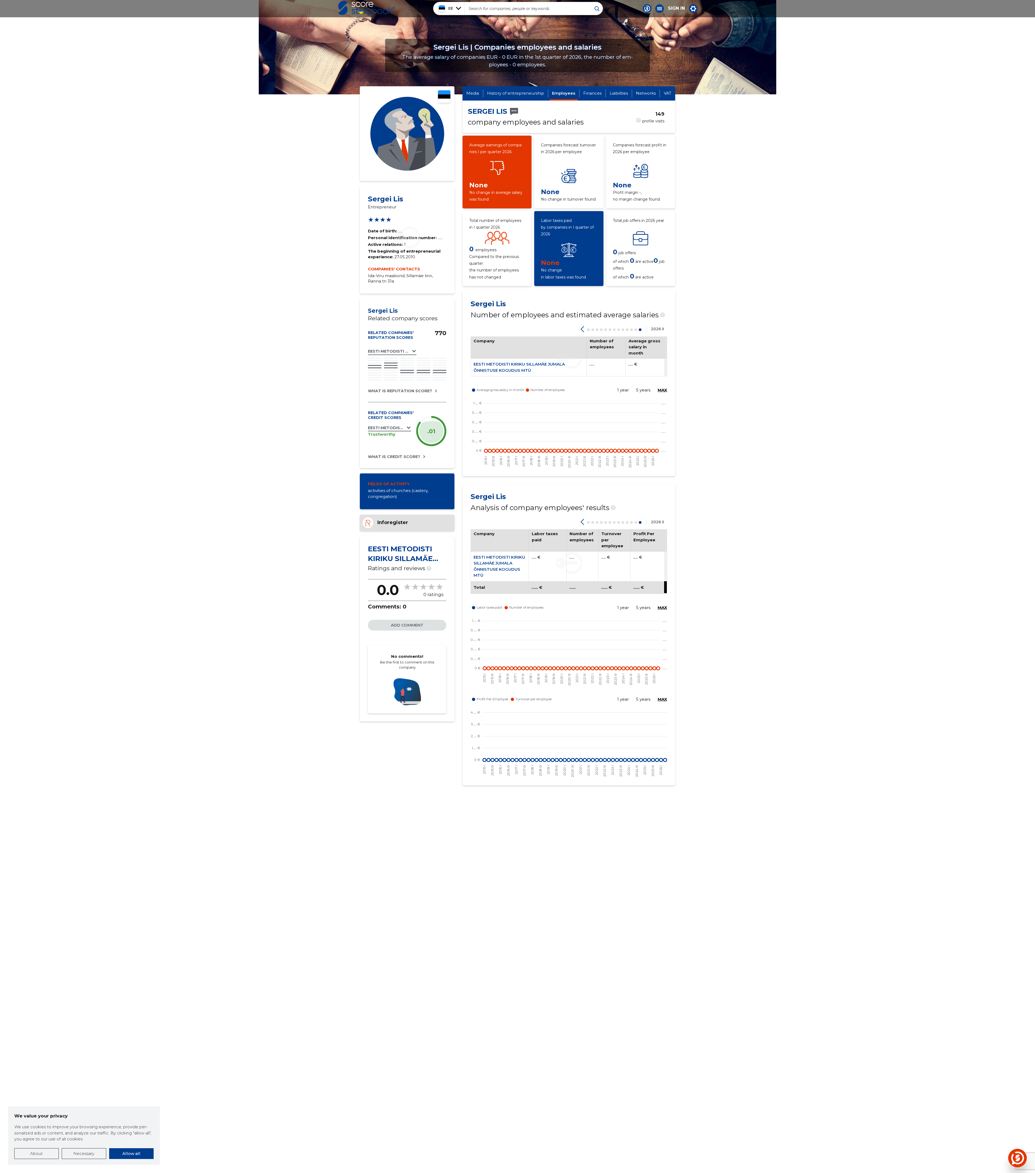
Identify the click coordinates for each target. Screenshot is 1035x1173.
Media (472, 93)
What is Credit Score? (394, 456)
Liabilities (619, 93)
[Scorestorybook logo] (366, 8)
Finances (592, 93)
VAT (667, 93)
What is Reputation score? (400, 390)
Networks (646, 93)
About (36, 1153)
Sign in (676, 8)
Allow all (131, 1153)
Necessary (83, 1153)
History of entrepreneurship (515, 93)
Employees (563, 93)
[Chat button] (647, 8)
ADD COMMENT (407, 625)
